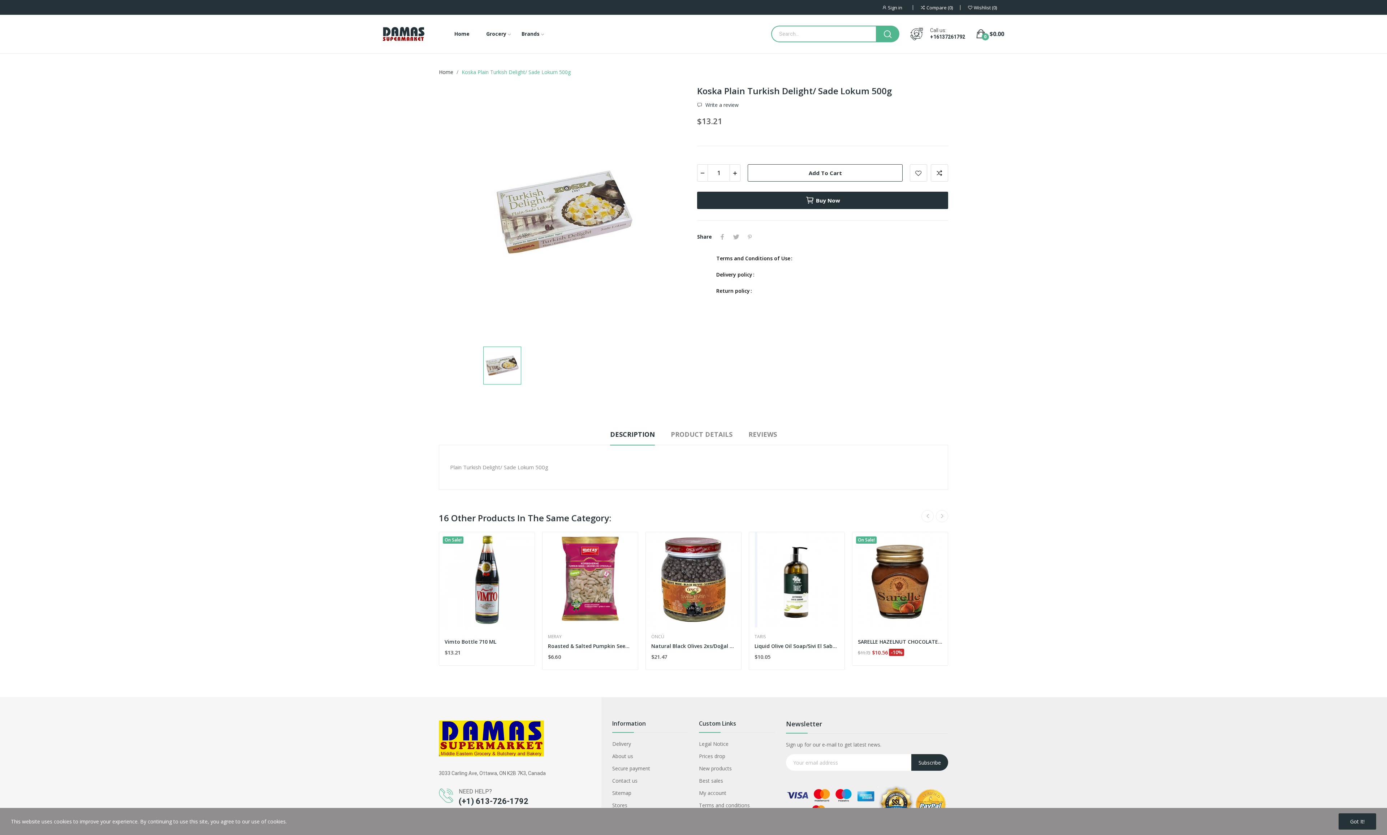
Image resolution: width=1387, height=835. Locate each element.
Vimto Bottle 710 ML (470, 641)
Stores (619, 805)
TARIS (760, 637)
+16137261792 (947, 36)
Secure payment (631, 768)
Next (942, 516)
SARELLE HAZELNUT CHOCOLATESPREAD (900, 641)
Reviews (762, 434)
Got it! (1357, 821)
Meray (555, 637)
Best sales (711, 780)
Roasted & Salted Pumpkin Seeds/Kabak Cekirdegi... (590, 646)
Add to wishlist (918, 173)
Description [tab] (632, 434)
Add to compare (939, 173)
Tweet (736, 236)
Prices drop (712, 756)
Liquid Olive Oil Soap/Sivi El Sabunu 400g (797, 646)
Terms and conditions (724, 805)
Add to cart (825, 173)
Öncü (657, 637)
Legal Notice (714, 743)
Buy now (828, 200)
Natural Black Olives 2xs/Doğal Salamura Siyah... (693, 646)
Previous (927, 516)
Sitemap (621, 793)
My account (712, 793)
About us (622, 756)
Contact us (625, 780)
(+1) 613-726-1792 (493, 801)
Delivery (621, 743)
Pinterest (750, 236)
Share (722, 236)
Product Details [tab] (702, 434)
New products (715, 768)
